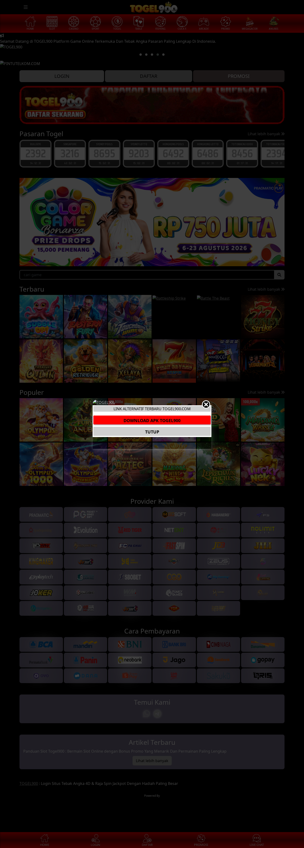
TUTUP (152, 432)
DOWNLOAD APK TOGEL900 (152, 420)
